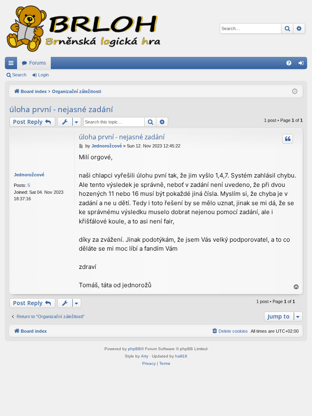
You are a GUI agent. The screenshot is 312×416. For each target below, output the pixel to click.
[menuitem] (289, 63)
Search (19, 74)
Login (43, 74)
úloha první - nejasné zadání (61, 109)
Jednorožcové (29, 174)
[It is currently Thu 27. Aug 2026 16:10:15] (294, 91)
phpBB (134, 349)
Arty (144, 356)
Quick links (12, 64)
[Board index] (83, 28)
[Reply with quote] (287, 139)
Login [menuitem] (302, 64)
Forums (37, 63)
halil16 (181, 356)
